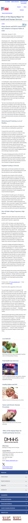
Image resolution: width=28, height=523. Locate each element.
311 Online (7, 1)
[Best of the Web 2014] (6, 520)
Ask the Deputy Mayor (7, 467)
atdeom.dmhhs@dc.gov (11, 460)
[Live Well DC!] (10, 352)
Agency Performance (7, 468)
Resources (3, 472)
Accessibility (24, 3)
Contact (22, 10)
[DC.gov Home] (5, 10)
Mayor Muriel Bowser (7, 13)
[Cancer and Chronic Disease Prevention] (10, 421)
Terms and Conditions (6, 503)
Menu (25, 7)
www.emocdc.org (15, 282)
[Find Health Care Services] (10, 374)
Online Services (23, 1)
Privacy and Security (6, 499)
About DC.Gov (4, 512)
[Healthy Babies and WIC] (10, 398)
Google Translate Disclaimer (8, 508)
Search (19, 7)
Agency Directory (15, 1)
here (11, 283)
